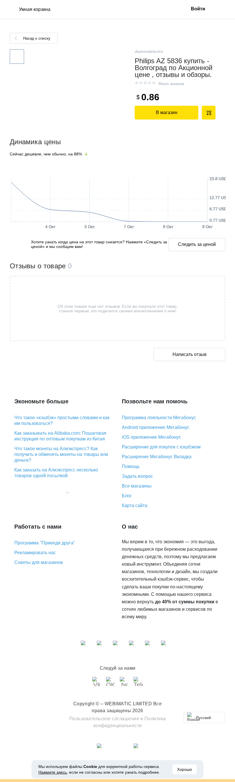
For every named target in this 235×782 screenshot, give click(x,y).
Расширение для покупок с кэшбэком (161, 446)
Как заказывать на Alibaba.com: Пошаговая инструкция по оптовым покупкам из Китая (60, 436)
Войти (198, 8)
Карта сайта (134, 505)
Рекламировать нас (35, 552)
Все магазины (137, 486)
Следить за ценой (197, 244)
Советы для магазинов (38, 562)
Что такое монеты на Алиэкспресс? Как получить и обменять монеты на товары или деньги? (61, 454)
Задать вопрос (137, 476)
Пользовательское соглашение (104, 718)
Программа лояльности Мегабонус (159, 417)
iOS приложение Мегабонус (151, 437)
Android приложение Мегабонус (155, 427)
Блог (127, 495)
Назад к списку (36, 38)
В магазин (166, 112)
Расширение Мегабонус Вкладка (156, 456)
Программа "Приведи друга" (44, 542)
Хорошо (184, 769)
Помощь (131, 466)
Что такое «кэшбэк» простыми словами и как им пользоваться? (61, 420)
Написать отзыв (190, 354)
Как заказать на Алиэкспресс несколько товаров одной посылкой (56, 472)
